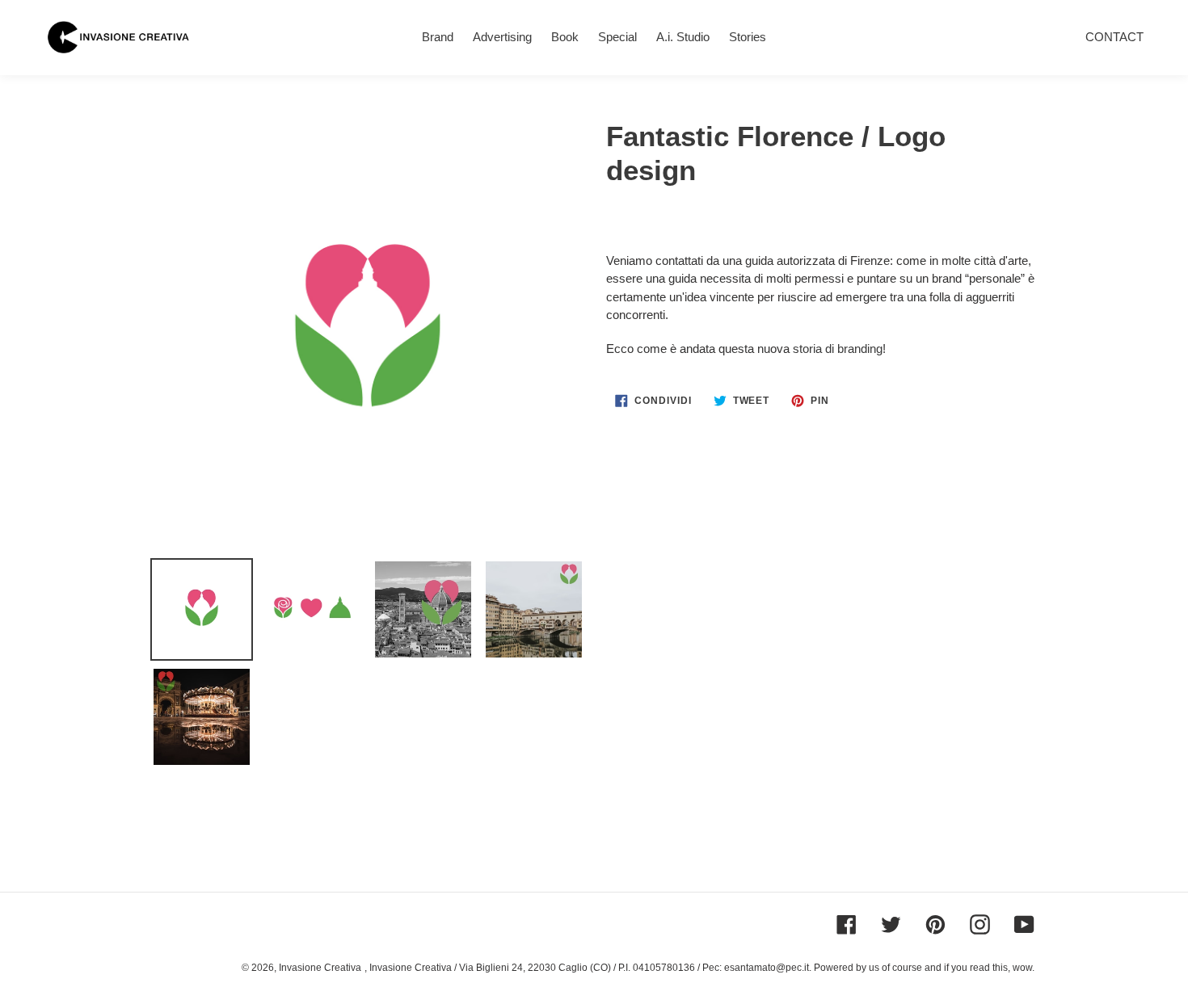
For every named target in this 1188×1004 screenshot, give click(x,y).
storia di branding (838, 348)
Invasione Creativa (320, 967)
